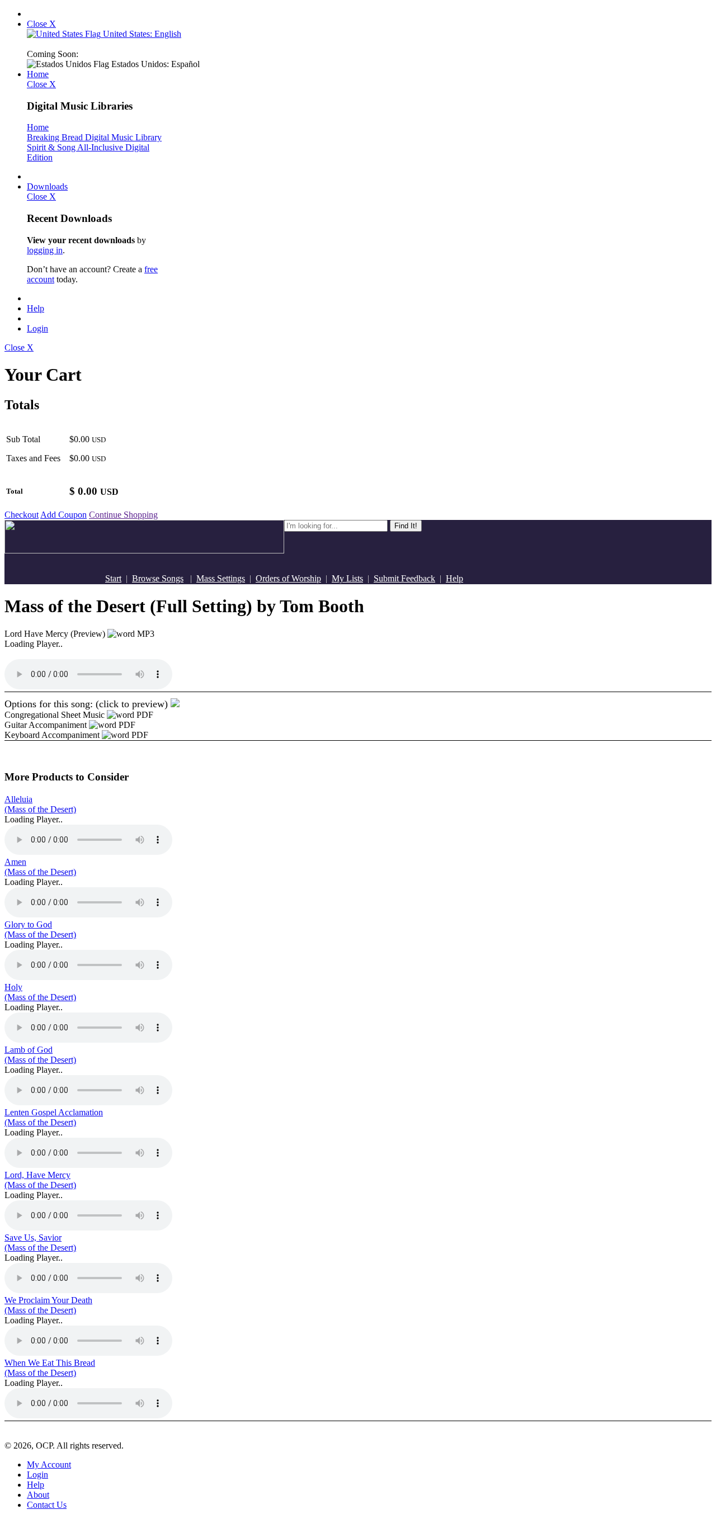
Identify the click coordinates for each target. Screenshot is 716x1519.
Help (35, 308)
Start (113, 578)
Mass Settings (220, 578)
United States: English (141, 34)
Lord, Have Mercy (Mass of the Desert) (40, 1180)
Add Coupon (63, 514)
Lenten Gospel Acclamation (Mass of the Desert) (53, 1117)
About (38, 1494)
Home (38, 74)
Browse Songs (157, 578)
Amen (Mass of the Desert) (40, 867)
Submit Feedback (404, 578)
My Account (49, 1464)
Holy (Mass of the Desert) (40, 992)
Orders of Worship (288, 578)
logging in (45, 250)
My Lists (347, 578)
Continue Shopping (123, 514)
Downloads (47, 186)
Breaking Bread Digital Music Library (94, 137)
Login (37, 328)
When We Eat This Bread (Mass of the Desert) (49, 1368)
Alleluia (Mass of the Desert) (40, 804)
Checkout (21, 514)
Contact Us (47, 1504)
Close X (41, 24)
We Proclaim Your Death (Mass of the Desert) (48, 1305)
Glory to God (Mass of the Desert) (40, 929)
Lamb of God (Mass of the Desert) (40, 1054)
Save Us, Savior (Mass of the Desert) (40, 1242)
